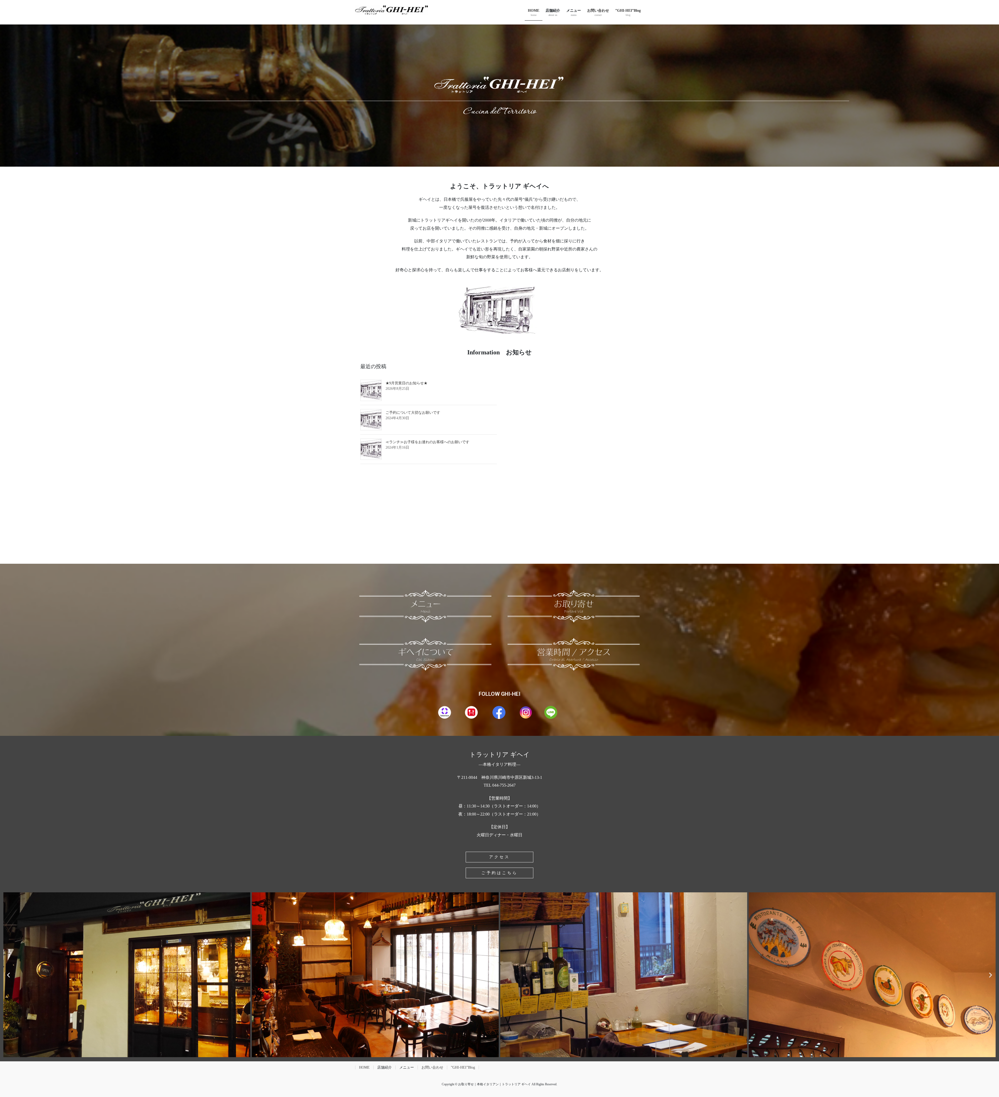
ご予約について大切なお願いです (413, 413)
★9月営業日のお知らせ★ (406, 383)
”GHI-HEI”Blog (463, 1067)
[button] (8, 974)
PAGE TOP (973, 1059)
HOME (364, 1067)
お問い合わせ (432, 1067)
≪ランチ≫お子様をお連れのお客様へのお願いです (427, 442)
